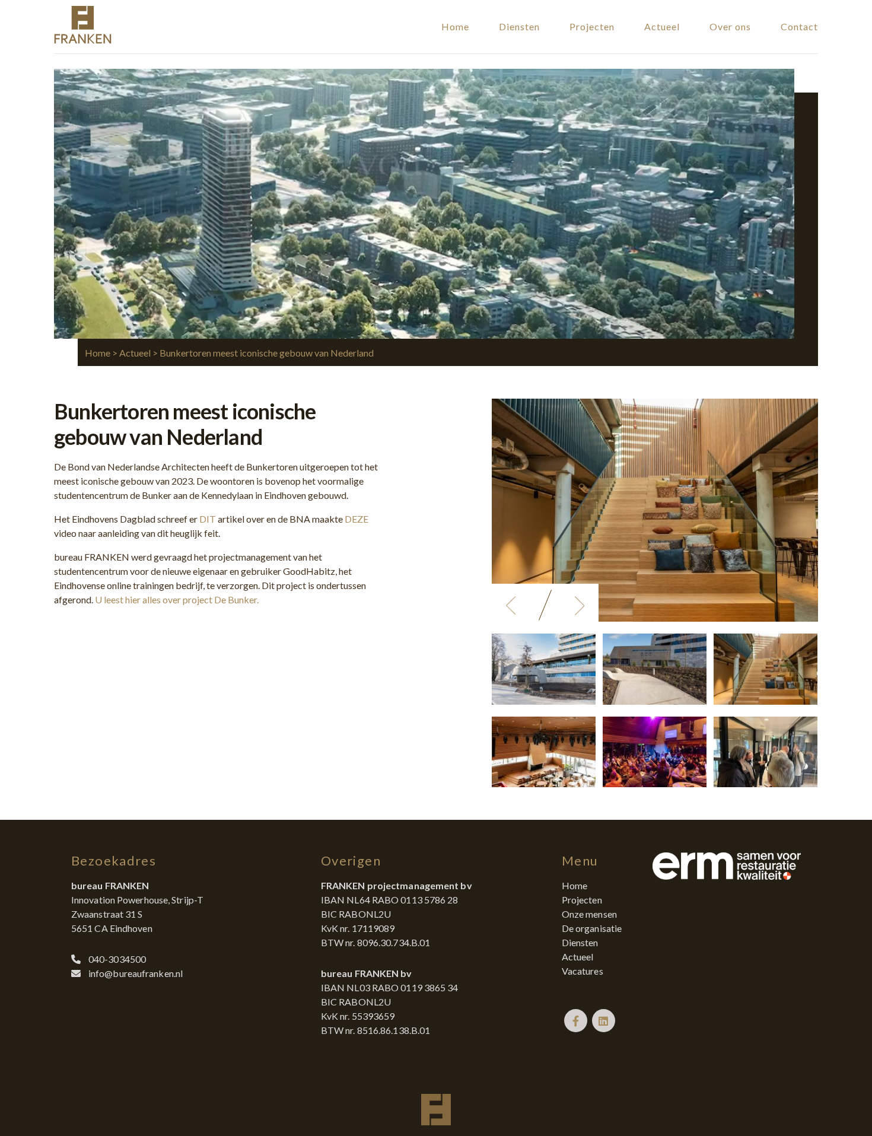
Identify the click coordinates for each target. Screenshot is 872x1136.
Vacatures (582, 970)
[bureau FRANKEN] (83, 40)
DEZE (356, 518)
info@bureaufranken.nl (135, 973)
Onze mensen (589, 913)
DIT (207, 518)
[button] (511, 606)
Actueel (662, 26)
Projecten (592, 26)
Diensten (519, 26)
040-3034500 (117, 959)
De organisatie (592, 928)
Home (455, 26)
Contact (799, 26)
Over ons (730, 26)
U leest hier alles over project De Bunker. (177, 599)
